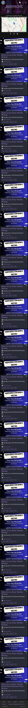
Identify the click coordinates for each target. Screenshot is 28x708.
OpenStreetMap (19, 31)
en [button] (22, 2)
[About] (19, 2)
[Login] (25, 2)
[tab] (8, 11)
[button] (14, 23)
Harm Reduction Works (14, 6)
